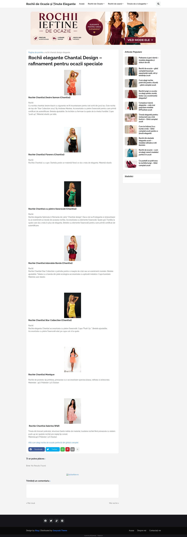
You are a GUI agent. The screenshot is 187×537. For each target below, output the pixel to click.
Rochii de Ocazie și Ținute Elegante (51, 4)
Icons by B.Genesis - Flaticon (93, 535)
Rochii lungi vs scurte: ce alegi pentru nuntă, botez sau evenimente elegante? (148, 94)
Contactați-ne (155, 531)
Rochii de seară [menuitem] (115, 4)
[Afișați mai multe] (77, 449)
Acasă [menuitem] (81, 4)
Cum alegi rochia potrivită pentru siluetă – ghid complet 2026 (148, 82)
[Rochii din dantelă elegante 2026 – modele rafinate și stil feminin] (131, 141)
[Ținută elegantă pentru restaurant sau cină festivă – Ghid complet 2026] (131, 118)
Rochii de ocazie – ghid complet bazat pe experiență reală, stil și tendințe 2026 (148, 71)
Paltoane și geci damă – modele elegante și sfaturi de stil (149, 60)
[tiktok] (56, 521)
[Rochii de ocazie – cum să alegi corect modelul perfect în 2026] (131, 153)
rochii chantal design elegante (57, 52)
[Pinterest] (67, 449)
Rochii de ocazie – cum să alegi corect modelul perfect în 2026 (148, 152)
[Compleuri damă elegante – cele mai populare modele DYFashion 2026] (131, 106)
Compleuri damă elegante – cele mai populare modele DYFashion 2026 (147, 106)
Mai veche (113, 503)
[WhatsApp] (62, 449)
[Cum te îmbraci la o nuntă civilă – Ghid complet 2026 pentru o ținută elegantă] (131, 129)
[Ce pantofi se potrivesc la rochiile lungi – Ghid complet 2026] (131, 164)
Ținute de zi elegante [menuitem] (136, 4)
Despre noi (141, 531)
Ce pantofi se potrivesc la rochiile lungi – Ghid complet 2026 (148, 163)
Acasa (131, 531)
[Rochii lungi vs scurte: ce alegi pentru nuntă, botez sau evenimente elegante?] (131, 94)
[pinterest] (62, 521)
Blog (37, 531)
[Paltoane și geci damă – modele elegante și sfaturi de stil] (131, 61)
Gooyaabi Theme (60, 531)
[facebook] (45, 521)
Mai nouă (31, 503)
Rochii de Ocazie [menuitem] (95, 4)
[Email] (72, 449)
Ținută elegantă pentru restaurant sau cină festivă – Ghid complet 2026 (148, 118)
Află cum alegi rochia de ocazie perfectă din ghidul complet (53, 443)
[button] (158, 4)
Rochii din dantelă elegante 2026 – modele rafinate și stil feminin (148, 141)
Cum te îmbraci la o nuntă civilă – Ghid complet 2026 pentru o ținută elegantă (148, 129)
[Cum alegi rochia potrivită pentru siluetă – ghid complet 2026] (131, 83)
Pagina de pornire (35, 52)
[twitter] (51, 521)
